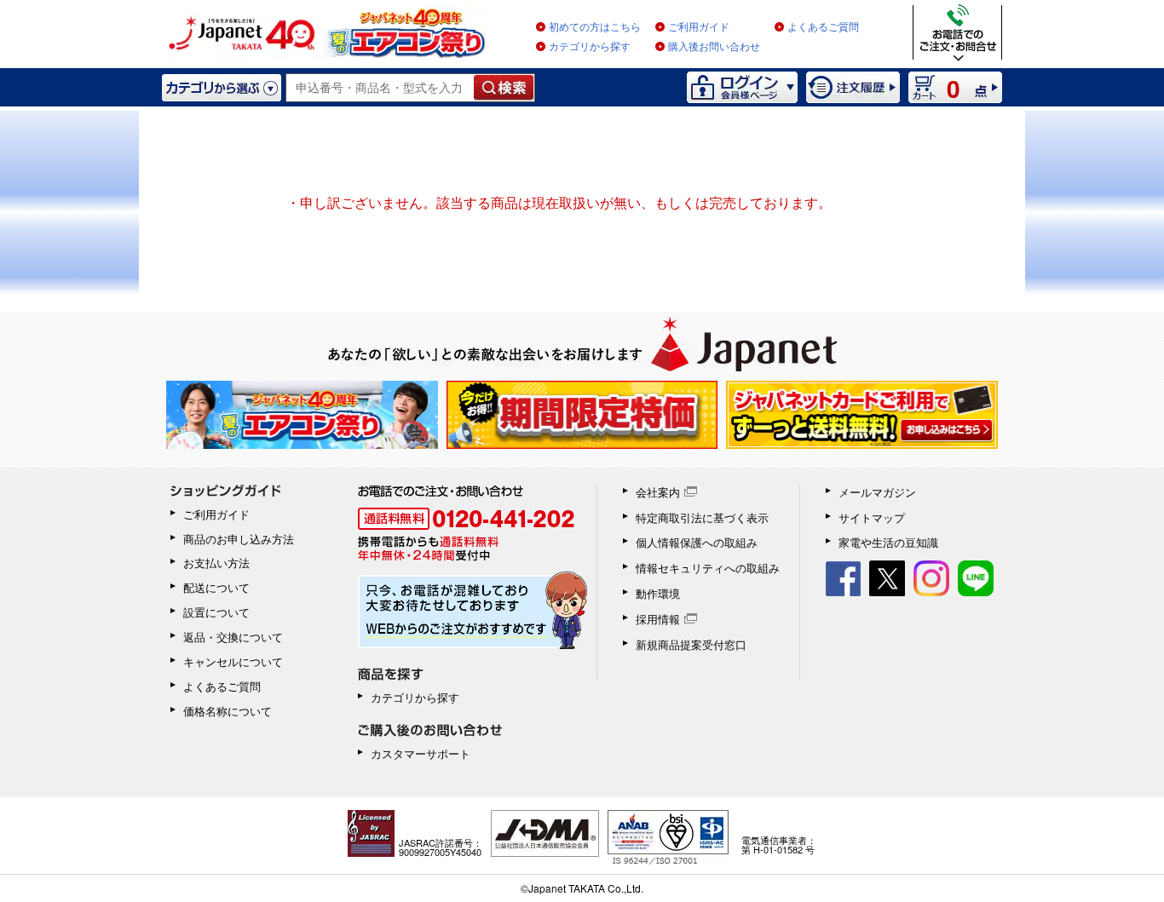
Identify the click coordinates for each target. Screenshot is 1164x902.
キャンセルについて (233, 661)
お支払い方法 (216, 562)
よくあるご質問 (823, 27)
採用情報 (658, 619)
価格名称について (227, 711)
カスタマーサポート (420, 753)
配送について (216, 587)
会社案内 (658, 492)
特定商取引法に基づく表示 (702, 517)
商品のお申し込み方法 (238, 539)
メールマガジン (877, 492)
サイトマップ (871, 517)
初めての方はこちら (595, 27)
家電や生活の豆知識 (888, 542)
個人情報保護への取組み (697, 542)
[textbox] (380, 88)
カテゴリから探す (590, 47)
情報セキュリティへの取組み (708, 568)
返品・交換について (233, 637)
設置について (216, 612)
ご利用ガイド (698, 27)
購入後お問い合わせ (714, 47)
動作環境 (658, 593)
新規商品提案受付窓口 (691, 644)
